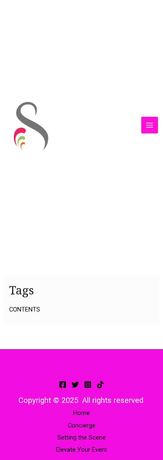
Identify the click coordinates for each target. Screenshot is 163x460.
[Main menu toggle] (149, 125)
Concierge (81, 425)
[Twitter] (75, 384)
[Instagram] (88, 384)
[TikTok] (100, 384)
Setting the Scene (81, 437)
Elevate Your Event (81, 449)
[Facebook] (62, 384)
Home (81, 413)
